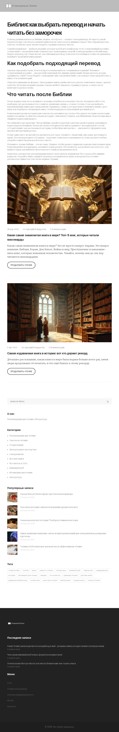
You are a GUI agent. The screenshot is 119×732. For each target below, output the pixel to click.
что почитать (55, 575)
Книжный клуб (16, 468)
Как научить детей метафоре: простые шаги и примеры (46, 494)
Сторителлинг (16, 445)
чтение (26, 570)
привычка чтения (71, 575)
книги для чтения (50, 580)
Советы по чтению (18, 440)
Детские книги (16, 459)
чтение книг (35, 580)
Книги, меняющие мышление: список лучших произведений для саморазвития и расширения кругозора (63, 535)
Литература (15, 477)
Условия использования (17, 689)
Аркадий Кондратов (36, 229)
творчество (88, 570)
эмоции (43, 575)
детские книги (86, 575)
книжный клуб (74, 570)
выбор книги (65, 580)
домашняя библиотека (17, 580)
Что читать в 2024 (18, 463)
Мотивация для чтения (20, 472)
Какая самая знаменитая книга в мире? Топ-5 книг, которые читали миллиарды (53, 237)
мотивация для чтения (27, 575)
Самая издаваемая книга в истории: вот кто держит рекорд (47, 353)
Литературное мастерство (23, 449)
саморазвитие (102, 570)
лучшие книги (79, 580)
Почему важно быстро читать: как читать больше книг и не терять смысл (41, 663)
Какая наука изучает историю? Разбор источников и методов (49, 520)
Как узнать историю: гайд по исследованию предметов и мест (49, 507)
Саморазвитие (16, 454)
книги (34, 570)
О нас (9, 683)
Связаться (11, 706)
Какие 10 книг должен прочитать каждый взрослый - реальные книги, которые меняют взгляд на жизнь (55, 646)
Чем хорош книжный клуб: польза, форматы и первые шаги (34, 655)
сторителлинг (14, 570)
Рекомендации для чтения (22, 436)
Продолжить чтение (21, 265)
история (11, 575)
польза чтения (94, 580)
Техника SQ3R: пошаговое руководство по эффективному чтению (51, 546)
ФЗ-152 (10, 700)
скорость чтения (46, 570)
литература (61, 570)
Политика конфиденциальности (20, 695)
